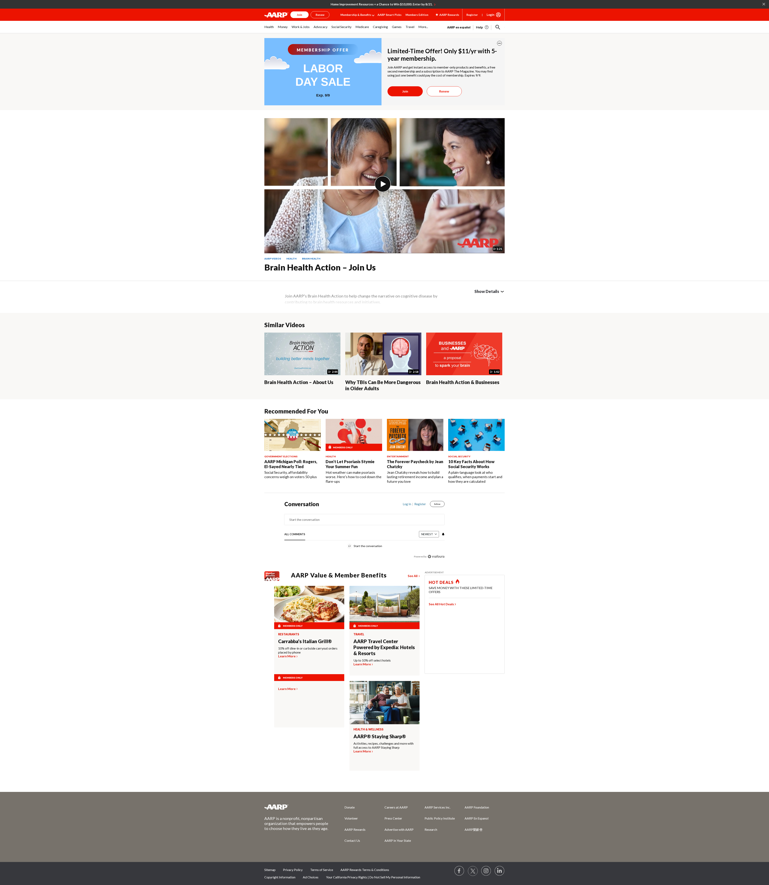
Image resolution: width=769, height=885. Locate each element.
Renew (444, 91)
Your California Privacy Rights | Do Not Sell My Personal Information (373, 877)
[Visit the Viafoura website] (436, 556)
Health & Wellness (368, 729)
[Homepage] (276, 15)
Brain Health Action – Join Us (320, 267)
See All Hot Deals (441, 604)
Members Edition (417, 14)
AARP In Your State (397, 840)
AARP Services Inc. (437, 807)
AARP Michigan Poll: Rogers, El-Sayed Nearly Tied (290, 464)
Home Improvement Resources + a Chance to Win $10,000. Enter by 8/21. (382, 4)
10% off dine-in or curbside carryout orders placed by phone (307, 650)
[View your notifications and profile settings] (443, 534)
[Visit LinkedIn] (500, 871)
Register (472, 14)
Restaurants (288, 634)
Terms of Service (321, 870)
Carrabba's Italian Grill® (305, 641)
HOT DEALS (441, 582)
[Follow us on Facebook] (459, 871)
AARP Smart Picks (389, 14)
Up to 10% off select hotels (372, 660)
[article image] (482, 27)
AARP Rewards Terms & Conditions (364, 870)
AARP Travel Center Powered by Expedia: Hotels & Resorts (384, 647)
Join (405, 91)
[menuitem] (269, 29)
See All (413, 576)
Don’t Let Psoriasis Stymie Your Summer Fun (350, 464)
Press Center (393, 818)
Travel (358, 634)
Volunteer (351, 818)
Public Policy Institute (440, 818)
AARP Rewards (354, 829)
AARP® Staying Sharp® (379, 736)
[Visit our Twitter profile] (473, 871)
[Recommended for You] (292, 435)
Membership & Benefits (355, 14)
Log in (407, 504)
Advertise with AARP (399, 829)
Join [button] (299, 14)
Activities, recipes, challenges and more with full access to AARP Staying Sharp (383, 745)
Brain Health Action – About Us (298, 382)
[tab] (294, 534)
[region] (364, 531)
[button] (497, 27)
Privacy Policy (293, 870)
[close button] (499, 43)
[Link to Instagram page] (486, 871)
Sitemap (270, 870)
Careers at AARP (396, 807)
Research (431, 829)
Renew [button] (320, 14)
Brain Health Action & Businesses (462, 382)
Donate (349, 807)
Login (490, 14)
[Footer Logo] (296, 807)
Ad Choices (310, 877)
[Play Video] (383, 184)
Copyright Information (279, 877)
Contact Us (352, 840)
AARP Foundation (477, 807)
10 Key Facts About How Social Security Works (471, 464)
